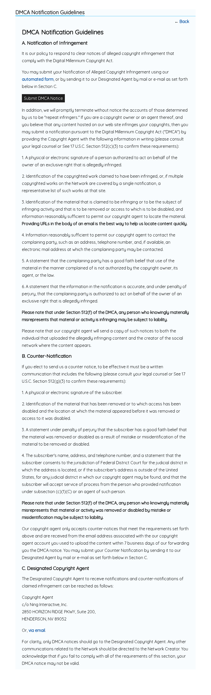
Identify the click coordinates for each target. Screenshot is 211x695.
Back (184, 21)
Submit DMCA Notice (43, 98)
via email (37, 630)
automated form (38, 79)
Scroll (198, 682)
